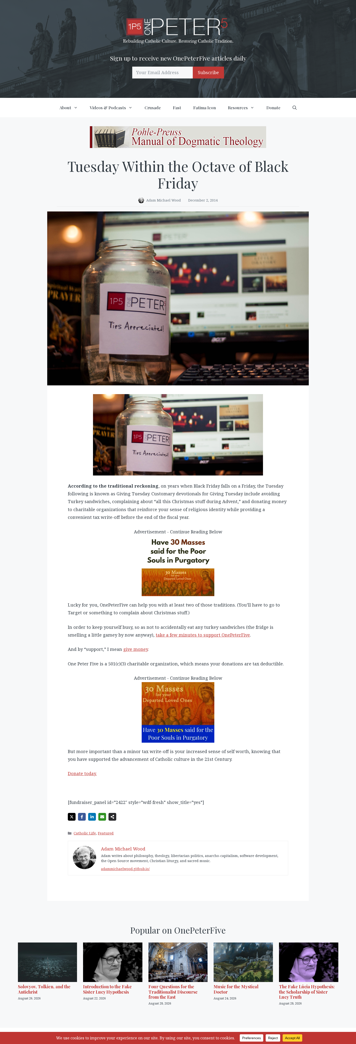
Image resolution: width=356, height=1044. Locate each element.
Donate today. (82, 773)
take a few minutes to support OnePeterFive (203, 635)
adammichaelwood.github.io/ (125, 868)
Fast (177, 107)
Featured (106, 833)
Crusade (153, 107)
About (65, 107)
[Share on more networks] (112, 817)
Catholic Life (85, 833)
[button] (294, 107)
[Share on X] (72, 817)
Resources (238, 107)
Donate (273, 107)
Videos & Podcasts (108, 107)
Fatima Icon (204, 107)
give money (135, 649)
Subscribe (208, 72)
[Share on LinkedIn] (92, 817)
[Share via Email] (102, 817)
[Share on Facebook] (82, 817)
